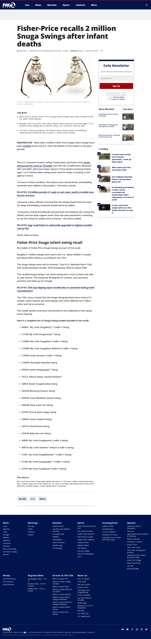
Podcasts (6, 546)
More (94, 5)
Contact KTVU (82, 587)
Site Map (80, 611)
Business (6, 540)
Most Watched (106, 109)
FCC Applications (83, 616)
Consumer (7, 543)
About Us (82, 575)
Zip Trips (31, 526)
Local (5, 526)
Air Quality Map (58, 534)
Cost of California (109, 532)
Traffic (30, 529)
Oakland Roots (83, 542)
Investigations (110, 522)
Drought (6, 535)
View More (128, 109)
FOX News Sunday (10, 552)
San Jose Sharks (83, 551)
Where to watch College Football (61, 583)
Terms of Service (118, 99)
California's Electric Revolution (134, 527)
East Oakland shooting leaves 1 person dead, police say (122, 179)
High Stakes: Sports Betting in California (137, 535)
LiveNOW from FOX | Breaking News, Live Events (45, 51)
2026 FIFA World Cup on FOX (86, 527)
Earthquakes (57, 540)
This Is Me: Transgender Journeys (136, 551)
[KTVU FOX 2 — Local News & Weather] (10, 5)
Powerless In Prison (109, 535)
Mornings (33, 522)
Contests (31, 532)
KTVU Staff (81, 582)
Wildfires (6, 537)
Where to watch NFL (60, 579)
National (6, 529)
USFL (79, 556)
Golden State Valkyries (85, 540)
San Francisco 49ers (85, 531)
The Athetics (82, 548)
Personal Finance (9, 579)
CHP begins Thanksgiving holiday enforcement (108, 125)
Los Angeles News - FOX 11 (37, 580)
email (123, 629)
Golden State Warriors (85, 534)
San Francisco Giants (85, 537)
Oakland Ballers (83, 545)
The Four (130, 531)
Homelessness (107, 529)
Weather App (57, 545)
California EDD (107, 526)
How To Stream (83, 579)
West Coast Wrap (9, 549)
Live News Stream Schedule (84, 599)
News (42, 498)
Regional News (36, 575)
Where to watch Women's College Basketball (62, 603)
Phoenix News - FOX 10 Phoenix (37, 585)
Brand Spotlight (133, 569)
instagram (137, 629)
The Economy (8, 582)
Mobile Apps (82, 603)
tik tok (141, 629)
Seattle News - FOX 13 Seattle (36, 590)
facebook (132, 629)
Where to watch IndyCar (61, 594)
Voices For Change (134, 560)
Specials (131, 522)
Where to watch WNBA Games (61, 608)
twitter (146, 629)
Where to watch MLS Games (60, 613)
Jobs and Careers (83, 584)
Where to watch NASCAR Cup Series (62, 590)
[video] (128, 116)
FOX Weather (57, 548)
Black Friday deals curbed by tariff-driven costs (109, 136)
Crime (5, 532)
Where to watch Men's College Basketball (61, 598)
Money (6, 575)
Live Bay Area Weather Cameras (61, 530)
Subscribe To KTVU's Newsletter (85, 607)
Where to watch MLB (60, 586)
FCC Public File (82, 613)
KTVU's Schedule (83, 595)
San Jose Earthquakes (85, 554)
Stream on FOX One (62, 575)
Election (6, 554)
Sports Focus (132, 544)
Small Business (8, 584)
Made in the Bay (133, 539)
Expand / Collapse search (146, 5)
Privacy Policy (118, 97)
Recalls (65, 51)
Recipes (31, 535)
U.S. (33, 498)
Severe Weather (58, 542)
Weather (57, 522)
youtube (127, 629)
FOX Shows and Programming (83, 591)
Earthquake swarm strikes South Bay (108, 115)
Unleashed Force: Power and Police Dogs (111, 538)
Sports (80, 522)
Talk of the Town (133, 547)
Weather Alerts (58, 526)
